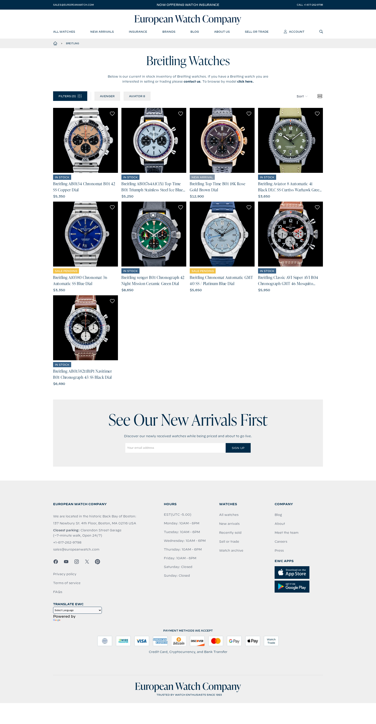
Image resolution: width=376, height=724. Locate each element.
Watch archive (231, 550)
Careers (281, 541)
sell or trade (257, 31)
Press (279, 550)
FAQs (57, 592)
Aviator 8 (137, 96)
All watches (228, 515)
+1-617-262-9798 (67, 542)
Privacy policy (64, 574)
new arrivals (102, 31)
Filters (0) (67, 96)
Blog (278, 515)
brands (168, 31)
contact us (192, 81)
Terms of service (67, 583)
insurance (138, 31)
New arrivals (229, 523)
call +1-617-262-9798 (310, 4)
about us (222, 31)
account (296, 31)
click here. (245, 81)
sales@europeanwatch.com (73, 4)
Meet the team (287, 532)
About (280, 523)
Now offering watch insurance (188, 5)
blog (194, 31)
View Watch (85, 140)
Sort (300, 96)
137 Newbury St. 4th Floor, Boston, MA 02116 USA (94, 523)
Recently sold (230, 532)
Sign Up (238, 447)
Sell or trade (229, 541)
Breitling (72, 43)
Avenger (107, 96)
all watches (64, 31)
